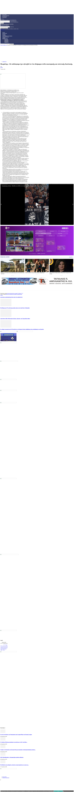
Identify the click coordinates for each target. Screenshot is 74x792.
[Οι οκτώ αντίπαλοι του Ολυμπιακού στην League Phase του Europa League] (2, 732)
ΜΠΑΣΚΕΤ (6, 41)
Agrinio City (6, 42)
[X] (5, 71)
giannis (1, 67)
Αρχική (3, 32)
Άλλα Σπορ (6, 39)
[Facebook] (2, 71)
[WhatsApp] (13, 71)
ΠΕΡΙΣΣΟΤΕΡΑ (5, 38)
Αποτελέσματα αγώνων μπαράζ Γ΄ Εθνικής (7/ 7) (15, 293)
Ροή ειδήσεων (4, 16)
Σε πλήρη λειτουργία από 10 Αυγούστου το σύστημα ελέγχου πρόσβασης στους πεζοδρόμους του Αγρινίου (22, 329)
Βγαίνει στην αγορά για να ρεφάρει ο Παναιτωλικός (13, 294)
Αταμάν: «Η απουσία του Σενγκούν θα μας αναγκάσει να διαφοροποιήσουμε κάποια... (18, 749)
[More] (16, 71)
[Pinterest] (9, 71)
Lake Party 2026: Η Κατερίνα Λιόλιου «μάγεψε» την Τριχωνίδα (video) (15, 318)
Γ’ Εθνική (4, 35)
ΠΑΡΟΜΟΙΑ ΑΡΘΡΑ (4, 297)
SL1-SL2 (3, 34)
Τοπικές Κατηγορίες (5, 36)
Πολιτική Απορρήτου (5, 15)
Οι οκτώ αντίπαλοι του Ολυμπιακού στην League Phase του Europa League (16, 734)
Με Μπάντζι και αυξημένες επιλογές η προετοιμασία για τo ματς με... (14, 764)
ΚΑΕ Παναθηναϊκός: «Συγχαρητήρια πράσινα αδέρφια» (12, 757)
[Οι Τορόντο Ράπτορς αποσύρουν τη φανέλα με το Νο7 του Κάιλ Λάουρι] (2, 740)
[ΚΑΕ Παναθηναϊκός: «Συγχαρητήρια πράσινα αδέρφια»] (2, 755)
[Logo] (0, 30)
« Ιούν (1, 649)
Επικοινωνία (4, 17)
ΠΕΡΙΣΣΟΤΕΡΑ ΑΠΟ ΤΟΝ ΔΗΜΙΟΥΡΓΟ (15, 297)
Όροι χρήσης (4, 14)
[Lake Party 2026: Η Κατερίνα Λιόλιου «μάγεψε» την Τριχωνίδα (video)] (5, 316)
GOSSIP (3, 37)
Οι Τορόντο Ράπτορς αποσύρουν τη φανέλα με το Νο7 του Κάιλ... (13, 742)
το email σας (12, 26)
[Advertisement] (37, 53)
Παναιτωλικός (4, 33)
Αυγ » (4, 649)
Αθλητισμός (6, 40)
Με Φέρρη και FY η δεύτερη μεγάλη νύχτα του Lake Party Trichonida (15, 307)
